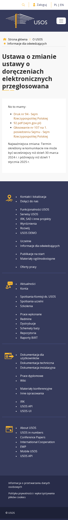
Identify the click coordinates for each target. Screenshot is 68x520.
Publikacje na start (32, 254)
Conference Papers (32, 437)
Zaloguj (42, 5)
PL (55, 5)
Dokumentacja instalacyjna (37, 368)
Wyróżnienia (28, 224)
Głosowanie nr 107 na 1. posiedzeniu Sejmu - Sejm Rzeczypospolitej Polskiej (32, 131)
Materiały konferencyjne (36, 389)
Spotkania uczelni (31, 301)
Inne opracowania (32, 393)
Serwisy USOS (29, 214)
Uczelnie (25, 241)
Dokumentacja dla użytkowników (32, 356)
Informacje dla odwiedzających (40, 246)
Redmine (26, 319)
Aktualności (27, 284)
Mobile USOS (28, 451)
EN (62, 5)
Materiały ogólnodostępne (37, 259)
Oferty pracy (28, 267)
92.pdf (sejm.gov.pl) (27, 123)
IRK (22, 401)
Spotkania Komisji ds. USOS (38, 296)
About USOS (28, 428)
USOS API (26, 406)
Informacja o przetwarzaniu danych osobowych (29, 485)
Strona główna (17, 39)
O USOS (38, 39)
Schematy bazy (30, 328)
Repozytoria (28, 333)
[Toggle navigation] (61, 20)
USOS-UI (26, 411)
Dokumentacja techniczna (37, 363)
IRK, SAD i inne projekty (35, 219)
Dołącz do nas (29, 201)
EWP (23, 447)
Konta (24, 288)
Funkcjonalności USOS (34, 209)
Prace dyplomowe (31, 376)
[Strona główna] (26, 21)
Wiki (23, 380)
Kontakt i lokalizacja (33, 197)
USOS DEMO (28, 233)
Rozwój (25, 228)
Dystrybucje (28, 323)
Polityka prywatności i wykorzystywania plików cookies (31, 495)
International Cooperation (37, 442)
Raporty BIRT (29, 338)
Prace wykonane (31, 314)
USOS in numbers (31, 432)
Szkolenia (26, 306)
